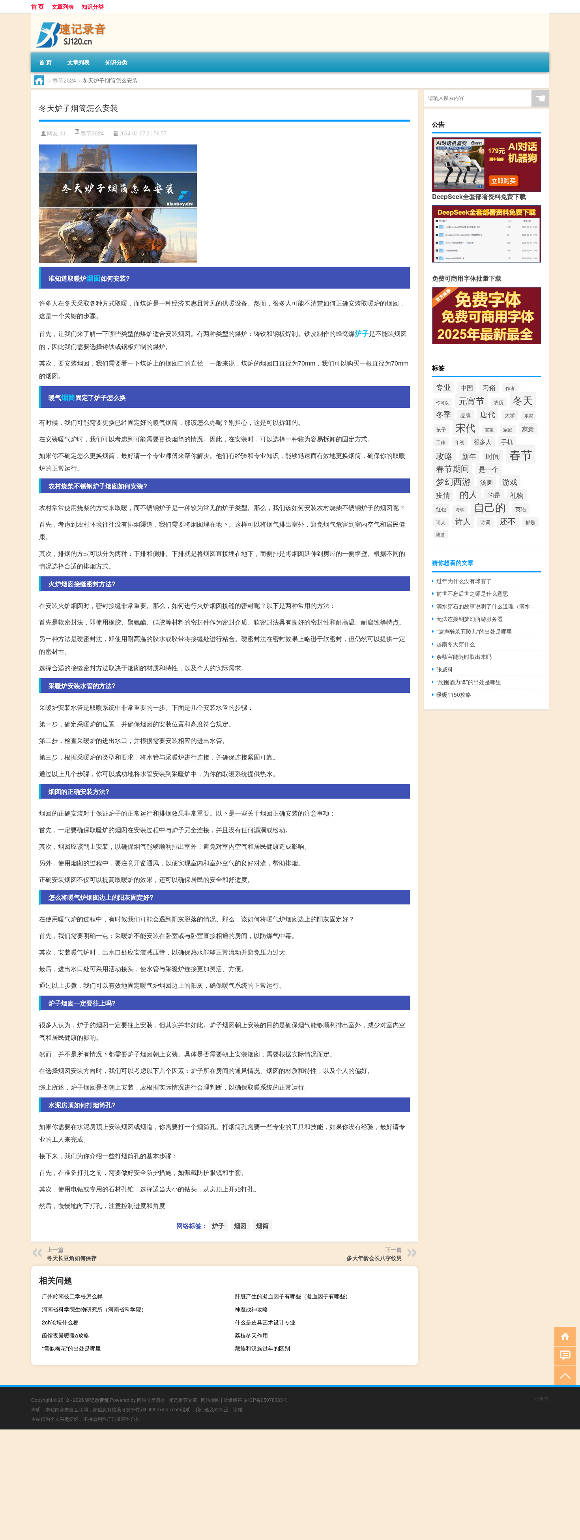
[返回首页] (563, 1336)
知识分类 (93, 6)
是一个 (489, 469)
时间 (493, 456)
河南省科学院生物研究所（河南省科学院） (94, 1309)
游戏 (509, 481)
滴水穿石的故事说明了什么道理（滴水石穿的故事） (488, 606)
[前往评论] (563, 1355)
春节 (520, 454)
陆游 (440, 534)
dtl (62, 134)
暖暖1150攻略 (453, 694)
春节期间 (452, 468)
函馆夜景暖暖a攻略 (65, 1335)
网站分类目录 (151, 1399)
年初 (459, 442)
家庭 (508, 429)
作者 (510, 388)
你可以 (442, 402)
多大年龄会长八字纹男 (374, 1258)
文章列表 (63, 6)
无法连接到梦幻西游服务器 (469, 619)
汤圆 (486, 482)
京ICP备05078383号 (265, 1399)
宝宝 (489, 430)
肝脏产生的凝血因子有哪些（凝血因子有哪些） (293, 1296)
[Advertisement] (236, 1484)
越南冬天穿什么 (455, 644)
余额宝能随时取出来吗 (464, 656)
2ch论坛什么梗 (60, 1322)
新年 (469, 456)
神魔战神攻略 (251, 1309)
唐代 (487, 414)
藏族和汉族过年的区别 (262, 1348)
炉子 (362, 333)
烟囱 (93, 278)
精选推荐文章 (183, 1399)
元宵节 (471, 400)
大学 (510, 415)
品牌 (465, 415)
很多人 (483, 441)
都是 (530, 522)
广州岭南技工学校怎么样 (72, 1296)
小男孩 (542, 1398)
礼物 (517, 495)
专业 (443, 386)
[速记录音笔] (72, 15)
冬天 (523, 400)
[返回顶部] (563, 1375)
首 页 (37, 6)
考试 (460, 509)
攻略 (444, 455)
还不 (508, 521)
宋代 (465, 427)
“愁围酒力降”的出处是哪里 (468, 682)
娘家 (528, 415)
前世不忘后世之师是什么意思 (472, 593)
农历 (498, 402)
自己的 (490, 506)
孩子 (441, 429)
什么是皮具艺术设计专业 (265, 1322)
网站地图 (210, 1399)
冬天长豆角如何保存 (72, 1258)
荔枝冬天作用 (251, 1335)
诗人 (463, 521)
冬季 (443, 414)
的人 (469, 494)
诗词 (485, 522)
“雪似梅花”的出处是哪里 (71, 1348)
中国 (466, 387)
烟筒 (68, 397)
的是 (494, 495)
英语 (520, 509)
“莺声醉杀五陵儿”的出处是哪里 (474, 631)
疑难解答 (232, 1399)
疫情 (443, 495)
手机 (507, 441)
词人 (440, 522)
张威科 (444, 669)
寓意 (528, 428)
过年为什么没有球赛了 (464, 581)
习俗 (489, 387)
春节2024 (64, 80)
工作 (440, 442)
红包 (441, 509)
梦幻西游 (453, 481)
